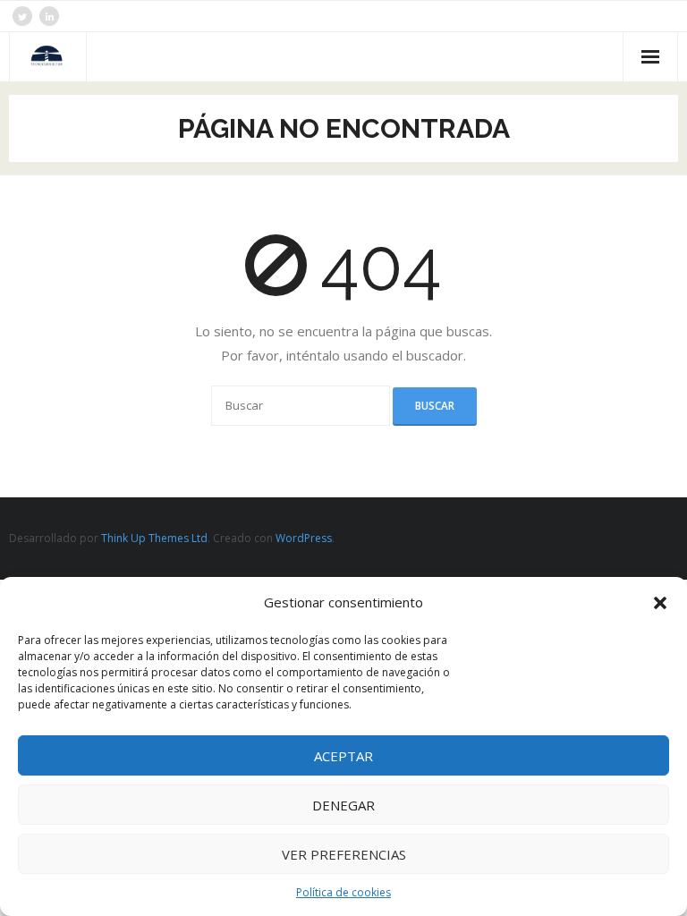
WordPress (304, 538)
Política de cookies (343, 892)
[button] (660, 603)
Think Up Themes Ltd (154, 538)
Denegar (343, 805)
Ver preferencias (344, 854)
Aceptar (343, 756)
